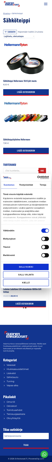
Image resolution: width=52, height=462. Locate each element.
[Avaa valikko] (46, 4)
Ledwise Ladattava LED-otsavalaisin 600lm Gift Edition (22, 290)
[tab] (23, 308)
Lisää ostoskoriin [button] (26, 92)
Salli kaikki (26, 267)
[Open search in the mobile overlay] (24, 170)
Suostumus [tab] (9, 185)
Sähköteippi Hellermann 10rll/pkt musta (20, 80)
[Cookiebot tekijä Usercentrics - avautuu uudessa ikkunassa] (37, 177)
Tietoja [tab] (43, 185)
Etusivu (6, 13)
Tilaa (25, 444)
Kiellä (26, 282)
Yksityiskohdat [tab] (26, 185)
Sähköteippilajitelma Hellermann (16, 139)
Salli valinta (26, 275)
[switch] (45, 239)
